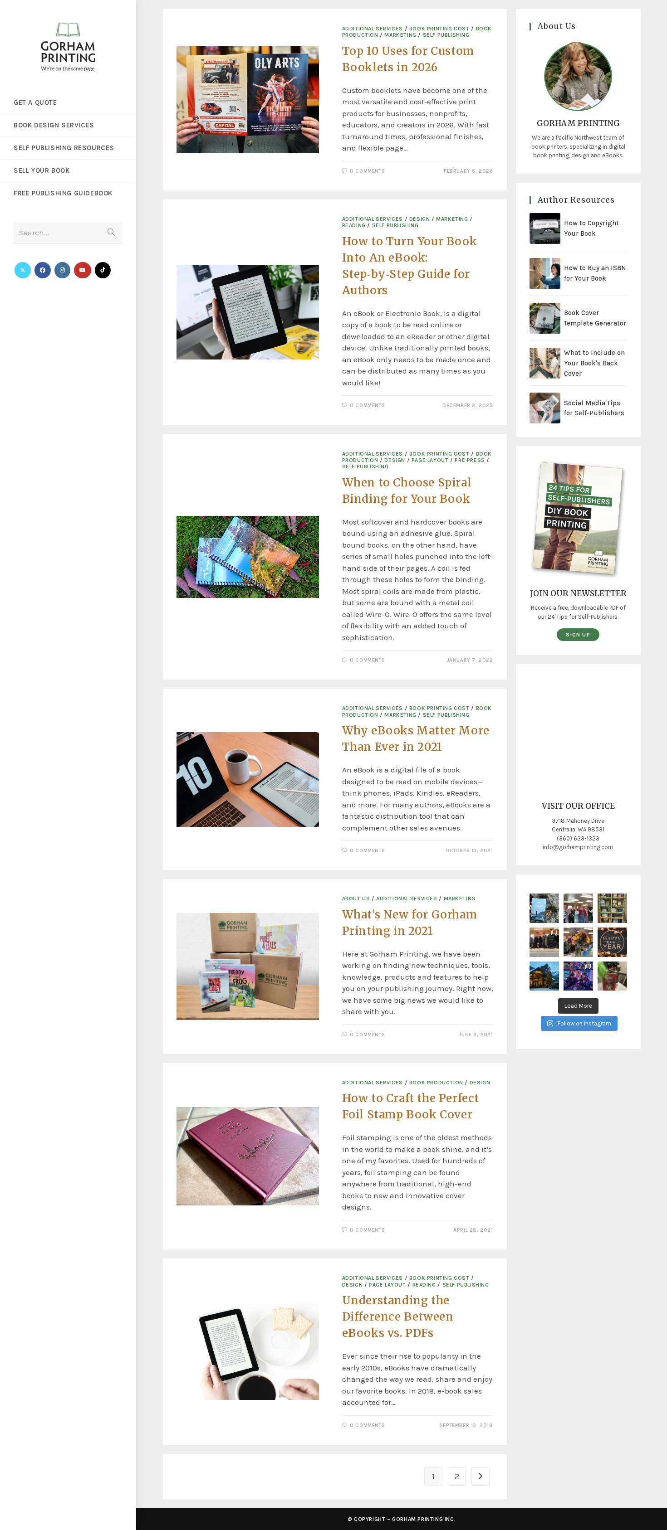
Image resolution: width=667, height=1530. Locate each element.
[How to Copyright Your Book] (545, 228)
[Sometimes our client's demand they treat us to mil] (578, 908)
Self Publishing (446, 35)
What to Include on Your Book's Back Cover (594, 363)
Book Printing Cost (439, 28)
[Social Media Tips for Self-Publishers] (545, 408)
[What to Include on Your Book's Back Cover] (545, 363)
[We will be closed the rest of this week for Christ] (544, 976)
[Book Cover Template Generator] (545, 318)
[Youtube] (82, 270)
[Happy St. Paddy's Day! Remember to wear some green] (612, 908)
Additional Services (372, 28)
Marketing (400, 35)
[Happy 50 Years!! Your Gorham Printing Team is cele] (544, 942)
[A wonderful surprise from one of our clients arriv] (578, 942)
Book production (436, 1082)
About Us (356, 898)
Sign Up (578, 634)
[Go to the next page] (480, 1476)
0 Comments (367, 171)
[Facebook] (42, 270)
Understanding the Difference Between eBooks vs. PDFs (398, 1316)
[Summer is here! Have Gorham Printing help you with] (544, 908)
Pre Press (470, 460)
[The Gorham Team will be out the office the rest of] (612, 942)
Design (419, 219)
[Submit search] (111, 233)
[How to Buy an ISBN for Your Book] (545, 273)
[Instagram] (62, 270)
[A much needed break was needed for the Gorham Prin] (578, 976)
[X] (23, 270)
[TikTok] (103, 270)
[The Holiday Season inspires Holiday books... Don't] (612, 976)
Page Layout (430, 460)
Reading (354, 225)
